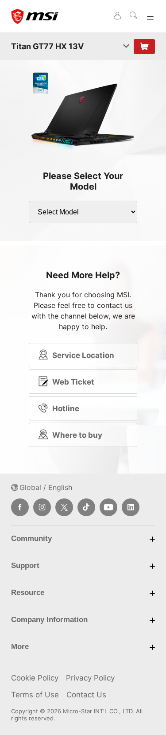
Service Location (83, 355)
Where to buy (77, 435)
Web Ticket (73, 381)
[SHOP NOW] (144, 46)
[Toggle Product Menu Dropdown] (126, 47)
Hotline (65, 408)
